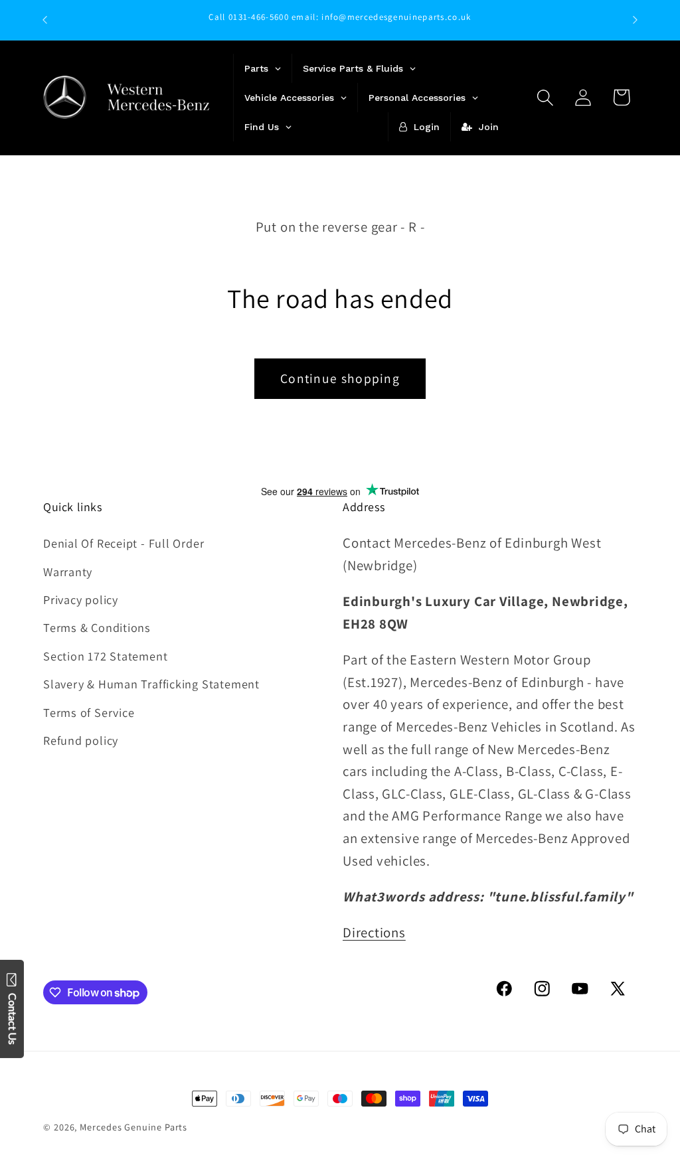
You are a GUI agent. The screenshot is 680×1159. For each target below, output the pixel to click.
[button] (545, 97)
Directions (374, 932)
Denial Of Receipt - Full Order (123, 543)
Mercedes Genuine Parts (133, 1126)
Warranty (67, 572)
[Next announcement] (635, 19)
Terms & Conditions (97, 627)
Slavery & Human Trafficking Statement (151, 684)
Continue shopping (340, 378)
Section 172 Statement (105, 656)
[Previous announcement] (45, 19)
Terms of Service (88, 712)
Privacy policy (80, 599)
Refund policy (80, 740)
